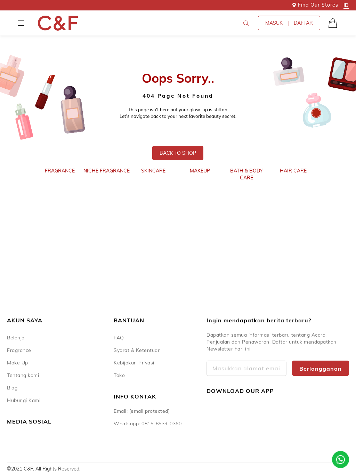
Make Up (17, 363)
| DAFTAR (289, 23)
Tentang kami (23, 375)
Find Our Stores (318, 5)
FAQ (119, 338)
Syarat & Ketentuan (137, 350)
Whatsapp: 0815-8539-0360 (147, 423)
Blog (12, 388)
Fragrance (19, 350)
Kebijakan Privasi (134, 363)
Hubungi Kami (23, 400)
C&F (58, 23)
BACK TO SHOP (178, 153)
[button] (21, 22)
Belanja (16, 338)
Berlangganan (320, 368)
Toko (119, 375)
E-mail (246, 368)
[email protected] (149, 411)
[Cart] (332, 22)
